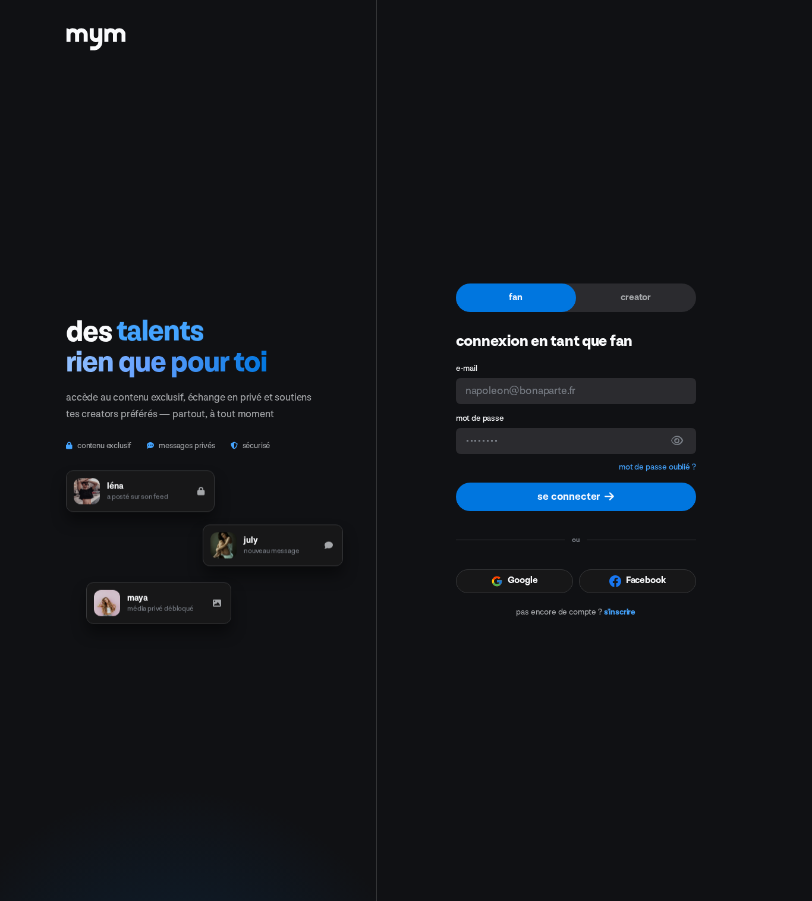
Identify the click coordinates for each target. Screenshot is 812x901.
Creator (636, 297)
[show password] (677, 440)
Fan (516, 297)
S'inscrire (619, 612)
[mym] (95, 35)
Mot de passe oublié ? (657, 467)
